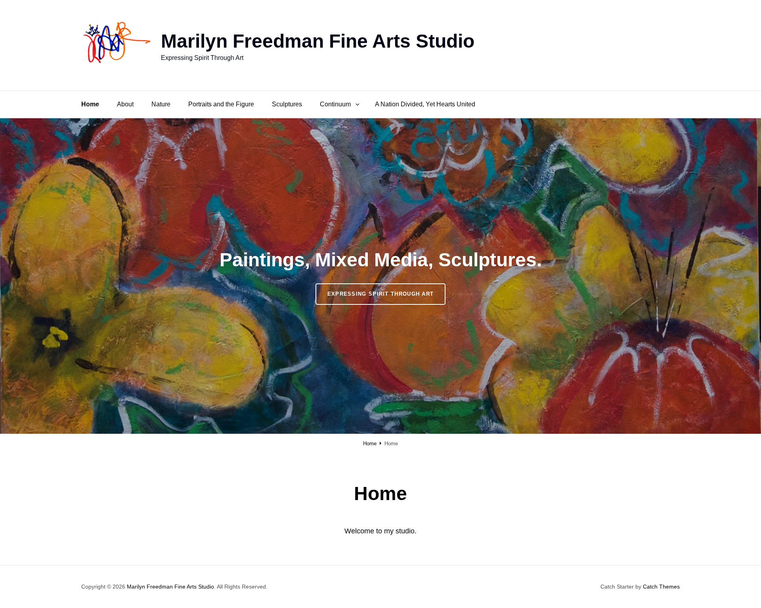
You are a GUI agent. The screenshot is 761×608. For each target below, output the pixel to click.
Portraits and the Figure (221, 104)
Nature (160, 104)
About (125, 104)
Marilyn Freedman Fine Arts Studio (317, 41)
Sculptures (287, 104)
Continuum (335, 104)
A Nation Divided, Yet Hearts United (425, 104)
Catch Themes (661, 586)
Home (90, 104)
